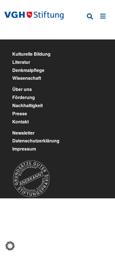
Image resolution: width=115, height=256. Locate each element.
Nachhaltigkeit (27, 105)
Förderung (23, 97)
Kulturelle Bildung (31, 54)
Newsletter (23, 133)
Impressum (24, 148)
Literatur (21, 62)
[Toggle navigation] (103, 17)
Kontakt (20, 121)
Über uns (22, 89)
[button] (10, 246)
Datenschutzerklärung (35, 140)
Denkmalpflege (28, 70)
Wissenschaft (26, 78)
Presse (19, 113)
